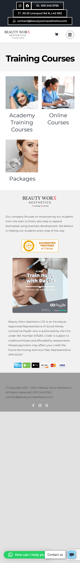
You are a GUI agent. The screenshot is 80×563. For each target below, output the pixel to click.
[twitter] (46, 405)
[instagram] (40, 405)
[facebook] (33, 405)
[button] (28, 555)
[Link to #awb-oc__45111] (70, 35)
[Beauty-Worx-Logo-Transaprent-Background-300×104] (18, 31)
